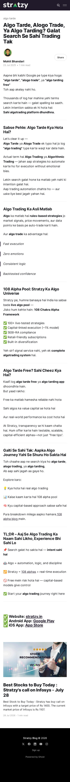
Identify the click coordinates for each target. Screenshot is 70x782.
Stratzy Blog (30, 738)
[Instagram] (46, 744)
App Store (34, 625)
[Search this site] (58, 5)
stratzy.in (34, 616)
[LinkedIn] (35, 744)
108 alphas (28, 571)
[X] (23, 744)
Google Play (43, 621)
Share (60, 57)
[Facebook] (29, 744)
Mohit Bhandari (13, 61)
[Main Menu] (64, 5)
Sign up (36, 750)
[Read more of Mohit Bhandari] (7, 52)
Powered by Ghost (35, 756)
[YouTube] (41, 744)
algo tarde (9, 18)
